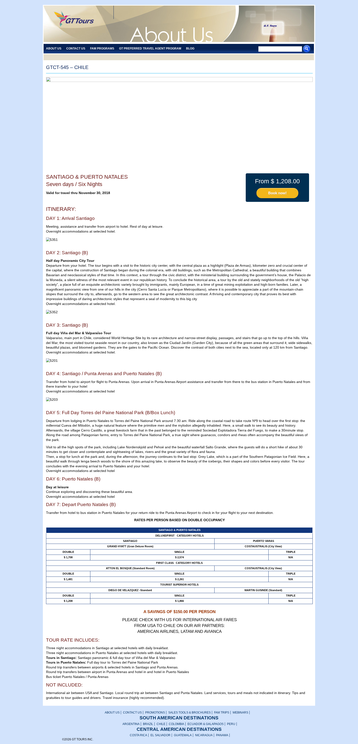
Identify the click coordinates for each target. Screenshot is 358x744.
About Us (53, 48)
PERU (231, 724)
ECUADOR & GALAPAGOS (206, 724)
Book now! (277, 193)
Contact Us (75, 48)
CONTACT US (132, 712)
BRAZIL (148, 724)
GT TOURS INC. (77, 24)
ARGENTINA (131, 724)
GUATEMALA (183, 735)
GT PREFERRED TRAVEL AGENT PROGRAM (150, 48)
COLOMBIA (176, 724)
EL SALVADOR (160, 735)
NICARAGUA (204, 735)
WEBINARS (240, 712)
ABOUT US (112, 712)
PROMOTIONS (155, 712)
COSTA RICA (138, 735)
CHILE (161, 724)
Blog (190, 48)
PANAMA (222, 735)
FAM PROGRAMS (102, 48)
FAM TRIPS (221, 712)
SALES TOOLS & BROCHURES (189, 712)
